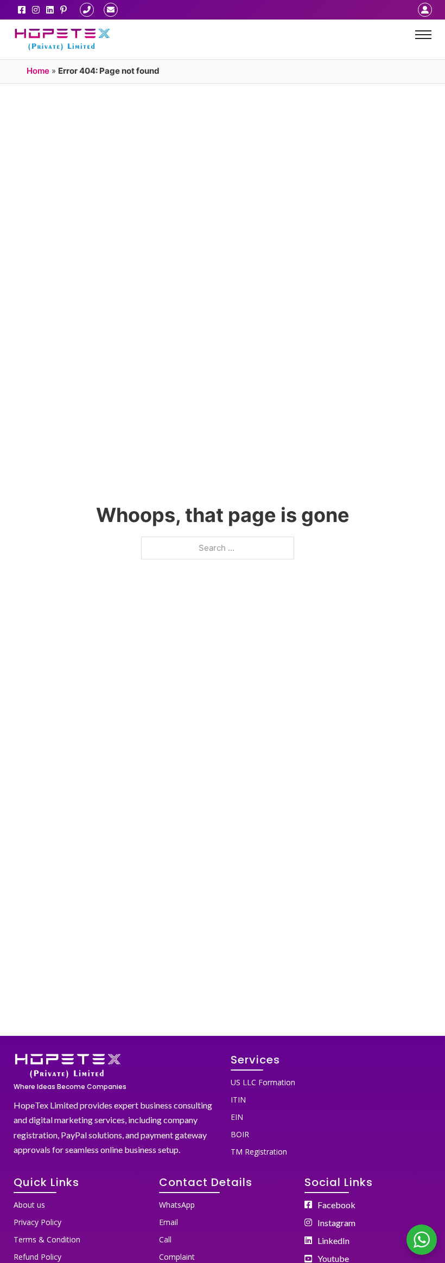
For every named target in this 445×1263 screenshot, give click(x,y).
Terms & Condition (47, 1239)
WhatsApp (177, 1205)
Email (168, 1222)
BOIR (240, 1134)
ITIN (238, 1099)
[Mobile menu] (423, 34)
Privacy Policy (37, 1222)
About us (29, 1205)
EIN (237, 1117)
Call (165, 1239)
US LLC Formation (263, 1082)
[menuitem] (331, 1080)
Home (38, 71)
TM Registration (259, 1151)
